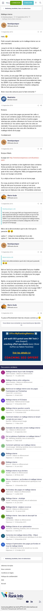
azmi (7, 548)
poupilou (8, 481)
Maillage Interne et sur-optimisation (19, 527)
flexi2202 (8, 421)
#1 (41, 32)
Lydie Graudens (10, 373)
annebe (8, 500)
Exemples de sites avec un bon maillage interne (23, 428)
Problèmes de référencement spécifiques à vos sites (25, 537)
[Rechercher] (40, 2)
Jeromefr (9, 455)
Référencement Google (22, 402)
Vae (7, 537)
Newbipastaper (8, 17)
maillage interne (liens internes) (11, 19)
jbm (7, 438)
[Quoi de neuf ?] (36, 2)
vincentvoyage (10, 447)
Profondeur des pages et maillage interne (21, 490)
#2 (41, 105)
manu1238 (9, 393)
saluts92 (8, 509)
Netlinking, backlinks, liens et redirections (22, 438)
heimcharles (10, 410)
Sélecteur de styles (7, 565)
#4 (41, 204)
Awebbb (8, 473)
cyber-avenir (9, 492)
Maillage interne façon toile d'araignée (19, 372)
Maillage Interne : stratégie (15, 498)
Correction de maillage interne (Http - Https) (22, 535)
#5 (41, 252)
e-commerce (17, 393)
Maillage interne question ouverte (18, 408)
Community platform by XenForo (19, 607)
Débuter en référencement (24, 373)
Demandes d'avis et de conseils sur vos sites (24, 548)
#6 (41, 313)
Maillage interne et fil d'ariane (16, 400)
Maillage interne (11, 454)
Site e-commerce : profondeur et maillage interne (24, 479)
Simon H (8, 464)
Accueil (3, 583)
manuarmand (10, 402)
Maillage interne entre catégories (18, 380)
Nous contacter (6, 569)
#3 (41, 149)
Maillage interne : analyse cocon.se (18, 507)
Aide (2, 580)
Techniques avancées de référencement (27, 410)
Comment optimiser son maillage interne (21, 445)
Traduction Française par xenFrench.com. (13, 609)
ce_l (7, 430)
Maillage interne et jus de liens (17, 471)
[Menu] (3, 3)
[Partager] (38, 32)
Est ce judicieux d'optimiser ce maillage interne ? (23, 436)
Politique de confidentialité (9, 576)
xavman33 (9, 528)
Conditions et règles (7, 573)
